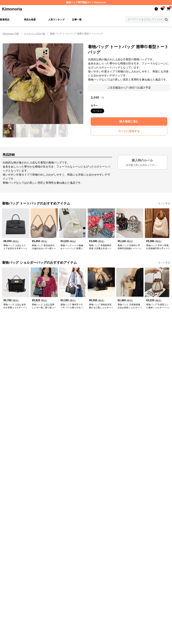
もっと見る (164, 203)
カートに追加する (129, 131)
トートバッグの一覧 (34, 33)
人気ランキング (56, 19)
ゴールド (97, 111)
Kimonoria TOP (11, 33)
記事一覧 (77, 19)
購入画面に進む (129, 121)
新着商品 (4, 19)
